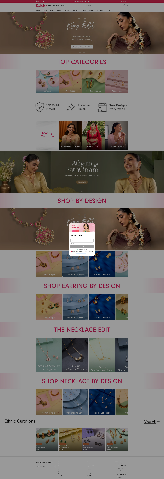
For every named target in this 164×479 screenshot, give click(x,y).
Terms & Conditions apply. (81, 252)
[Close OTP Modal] (93, 225)
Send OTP (82, 246)
